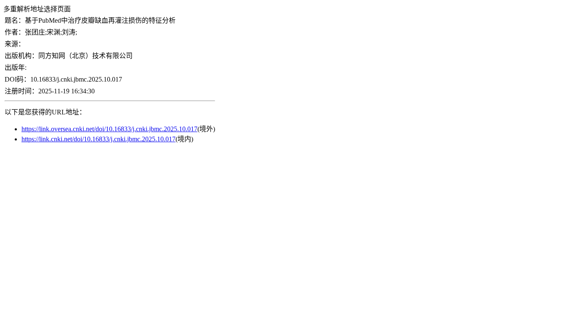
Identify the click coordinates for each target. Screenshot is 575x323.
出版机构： (21, 55)
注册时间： (21, 91)
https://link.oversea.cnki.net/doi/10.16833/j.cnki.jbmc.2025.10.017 (109, 128)
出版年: (16, 67)
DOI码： (17, 79)
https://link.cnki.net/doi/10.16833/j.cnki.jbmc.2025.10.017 (98, 139)
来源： (15, 44)
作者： (15, 32)
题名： (15, 20)
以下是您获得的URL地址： (45, 112)
